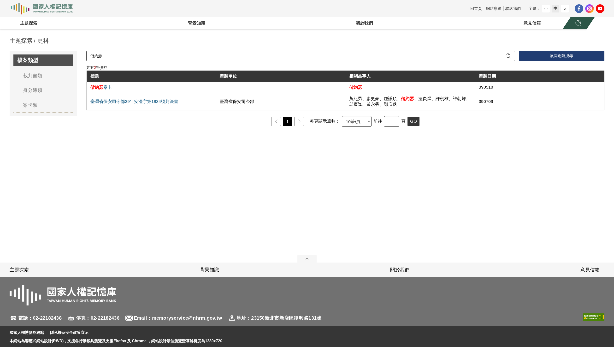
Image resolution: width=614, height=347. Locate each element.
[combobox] (357, 121)
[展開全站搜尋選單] (578, 23)
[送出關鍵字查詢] (508, 56)
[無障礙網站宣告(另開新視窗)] (593, 318)
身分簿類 (32, 90)
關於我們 (364, 23)
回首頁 (476, 8)
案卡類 (30, 105)
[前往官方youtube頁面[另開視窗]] (600, 8)
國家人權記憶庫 (45, 9)
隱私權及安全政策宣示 (69, 332)
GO (413, 121)
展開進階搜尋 (561, 56)
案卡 (101, 87)
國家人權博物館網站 (27, 332)
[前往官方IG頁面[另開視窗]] (589, 8)
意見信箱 (532, 23)
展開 (307, 259)
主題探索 (28, 23)
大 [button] (565, 8)
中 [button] (555, 8)
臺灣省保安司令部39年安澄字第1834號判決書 (134, 101)
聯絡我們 (513, 8)
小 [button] (546, 8)
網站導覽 (493, 8)
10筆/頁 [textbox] (353, 121)
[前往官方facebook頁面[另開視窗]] (579, 8)
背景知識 (196, 23)
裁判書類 (32, 75)
